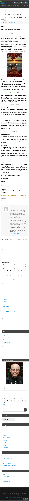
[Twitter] (22, 3)
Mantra (15, 497)
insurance (5, 440)
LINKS (4, 304)
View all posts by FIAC (15, 233)
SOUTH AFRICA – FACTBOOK (10, 465)
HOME (4, 435)
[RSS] (26, 3)
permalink (9, 200)
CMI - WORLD (13, 22)
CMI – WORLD (6, 430)
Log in (4, 335)
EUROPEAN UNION (7, 458)
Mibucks (5, 456)
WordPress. (20, 497)
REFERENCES (6, 306)
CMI (4, 428)
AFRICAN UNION (7, 463)
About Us (5, 296)
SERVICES (5, 309)
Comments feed (7, 339)
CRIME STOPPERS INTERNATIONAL (12, 461)
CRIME (4, 301)
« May (14, 279)
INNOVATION (6, 437)
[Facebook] (17, 3)
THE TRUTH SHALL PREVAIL (10, 311)
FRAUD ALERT (6, 314)
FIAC (3, 22)
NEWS (4, 445)
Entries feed (6, 337)
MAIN (4, 442)
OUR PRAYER (7, 299)
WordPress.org (6, 342)
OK (25, 410)
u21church (5, 447)
